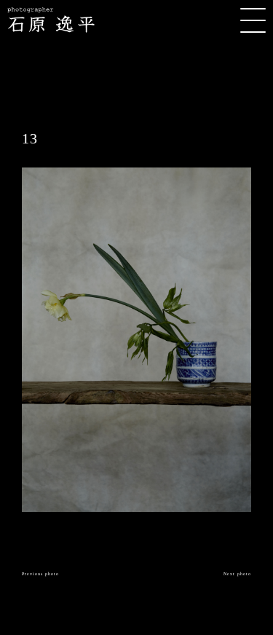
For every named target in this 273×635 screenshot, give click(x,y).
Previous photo (40, 574)
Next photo (237, 574)
